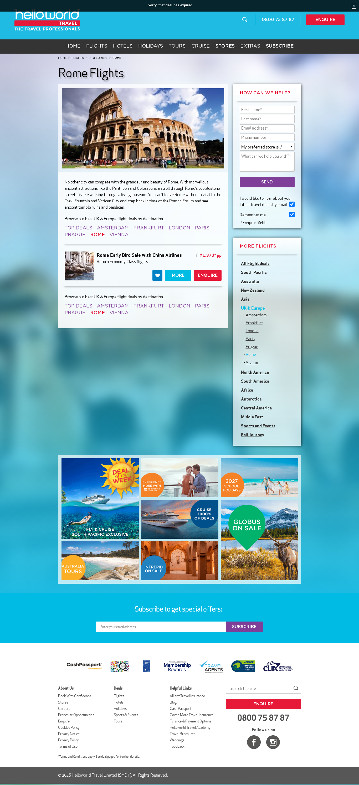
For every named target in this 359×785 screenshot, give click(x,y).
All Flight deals (255, 263)
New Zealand (253, 290)
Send (267, 182)
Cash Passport (180, 708)
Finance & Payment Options (190, 721)
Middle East (252, 416)
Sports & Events (126, 714)
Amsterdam (113, 228)
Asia (245, 299)
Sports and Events (258, 425)
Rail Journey (252, 434)
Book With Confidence (74, 696)
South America (255, 381)
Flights (96, 46)
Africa (247, 390)
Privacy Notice (69, 733)
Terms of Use (68, 746)
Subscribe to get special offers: (179, 608)
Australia (250, 281)
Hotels (122, 46)
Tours (177, 46)
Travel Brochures (182, 733)
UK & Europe (253, 308)
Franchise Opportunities (76, 714)
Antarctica (251, 399)
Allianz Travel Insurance (187, 696)
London (179, 228)
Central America (256, 408)
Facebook (254, 742)
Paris (202, 228)
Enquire (325, 20)
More (178, 275)
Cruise (200, 46)
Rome (251, 354)
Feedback (177, 746)
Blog (173, 702)
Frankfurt (149, 228)
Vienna (119, 235)
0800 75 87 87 (278, 20)
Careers (64, 708)
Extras (250, 46)
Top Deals (78, 228)
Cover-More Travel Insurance (191, 714)
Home (72, 46)
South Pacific (254, 272)
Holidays (150, 46)
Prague (75, 235)
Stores (63, 702)
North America (255, 372)
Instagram (273, 742)
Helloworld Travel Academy (190, 727)
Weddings (177, 740)
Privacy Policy (68, 740)
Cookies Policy (69, 727)
